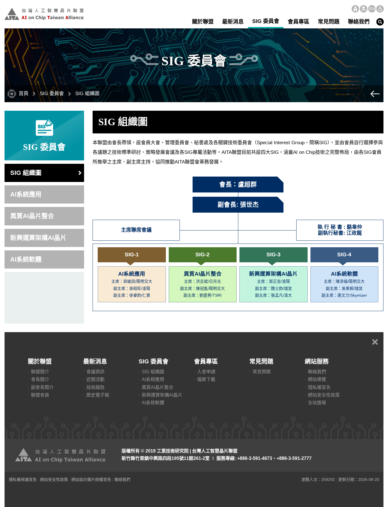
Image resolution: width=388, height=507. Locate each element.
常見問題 (328, 22)
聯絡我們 (359, 22)
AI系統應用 (25, 194)
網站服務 (317, 361)
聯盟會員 (40, 395)
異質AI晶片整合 (32, 215)
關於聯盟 (203, 22)
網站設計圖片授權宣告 (91, 479)
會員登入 (380, 8)
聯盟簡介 (40, 371)
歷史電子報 (97, 395)
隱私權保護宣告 (23, 479)
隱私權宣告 (319, 387)
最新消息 (233, 22)
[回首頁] (61, 455)
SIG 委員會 (265, 21)
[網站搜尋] (380, 22)
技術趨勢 (95, 387)
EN (372, 8)
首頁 (355, 8)
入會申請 (206, 371)
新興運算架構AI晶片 (38, 237)
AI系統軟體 (25, 259)
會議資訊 (95, 371)
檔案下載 (206, 379)
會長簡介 (40, 379)
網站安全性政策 (324, 395)
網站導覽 (363, 8)
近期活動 (95, 379)
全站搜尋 (317, 402)
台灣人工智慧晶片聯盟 (44, 13)
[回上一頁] (374, 93)
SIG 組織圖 (25, 172)
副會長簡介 (42, 387)
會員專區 (298, 22)
